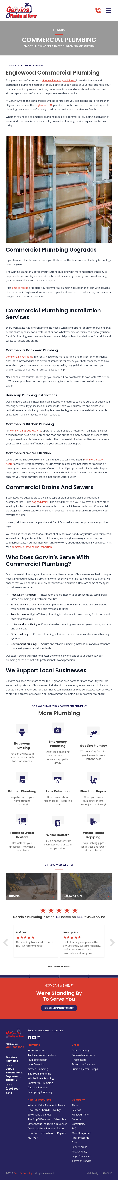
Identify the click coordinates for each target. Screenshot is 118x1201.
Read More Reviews (59, 966)
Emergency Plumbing (40, 1092)
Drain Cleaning (80, 1050)
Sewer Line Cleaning (83, 1064)
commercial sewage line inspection (32, 547)
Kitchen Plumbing (38, 1069)
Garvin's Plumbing (23, 1173)
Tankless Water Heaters (42, 1055)
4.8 (58, 917)
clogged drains (40, 502)
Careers (76, 1119)
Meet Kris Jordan (81, 1133)
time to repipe (20, 287)
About (75, 1105)
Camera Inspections (83, 1055)
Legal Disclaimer (81, 1156)
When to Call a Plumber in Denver (47, 1105)
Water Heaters (36, 1050)
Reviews (76, 1110)
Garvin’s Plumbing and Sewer (59, 80)
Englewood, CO (43, 105)
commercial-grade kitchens (25, 430)
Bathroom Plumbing (39, 1073)
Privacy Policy (79, 1151)
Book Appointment (59, 1008)
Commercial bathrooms (19, 356)
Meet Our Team (81, 1114)
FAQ (74, 1128)
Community (78, 1124)
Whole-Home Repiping (41, 1078)
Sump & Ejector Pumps (85, 1069)
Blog (74, 1142)
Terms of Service (81, 1160)
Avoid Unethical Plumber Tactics (46, 1128)
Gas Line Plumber (38, 1087)
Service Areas (79, 1147)
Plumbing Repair (37, 1059)
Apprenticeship (80, 1137)
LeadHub (107, 1173)
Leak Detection (36, 1064)
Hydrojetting (79, 1059)
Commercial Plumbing (40, 1083)
